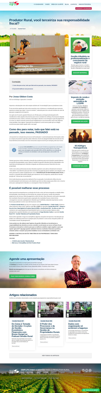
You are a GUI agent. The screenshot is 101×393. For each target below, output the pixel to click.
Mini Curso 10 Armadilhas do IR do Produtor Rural (26, 243)
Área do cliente (57, 4)
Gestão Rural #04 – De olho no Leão (51, 208)
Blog (67, 4)
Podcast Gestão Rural (17, 204)
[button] (83, 8)
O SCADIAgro (38, 4)
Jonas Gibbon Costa (23, 96)
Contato (73, 4)
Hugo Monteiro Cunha (46, 212)
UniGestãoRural (85, 4)
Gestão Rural (21, 28)
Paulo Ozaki (54, 204)
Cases (47, 4)
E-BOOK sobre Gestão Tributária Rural (23, 241)
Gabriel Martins (44, 204)
